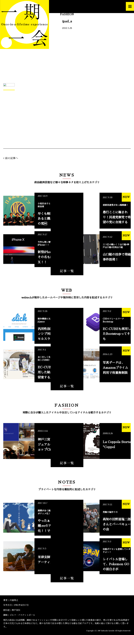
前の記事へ (11, 158)
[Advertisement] (67, 57)
